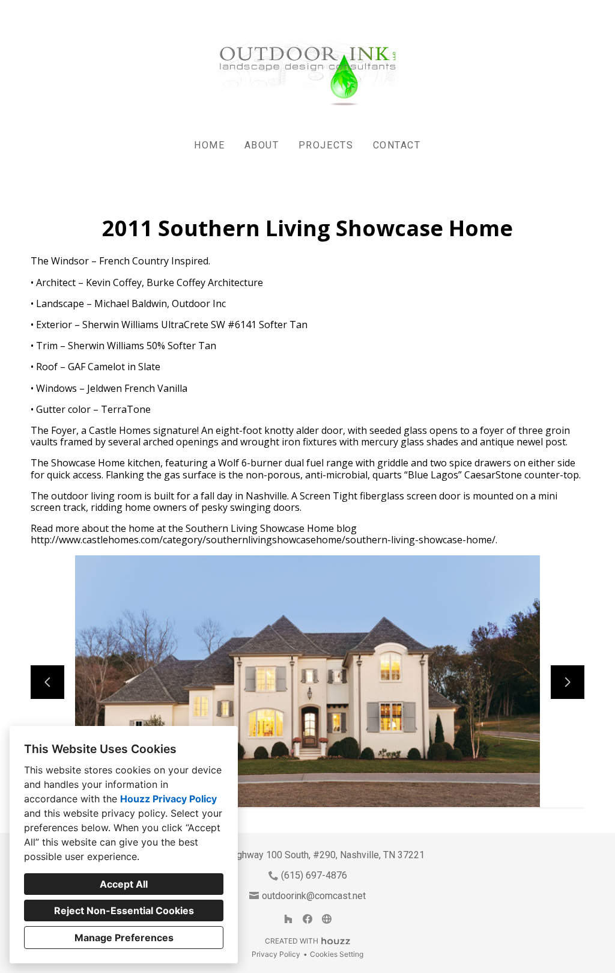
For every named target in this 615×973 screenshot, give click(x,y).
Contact (397, 145)
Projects (326, 145)
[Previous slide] (47, 682)
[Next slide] (567, 682)
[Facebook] (307, 919)
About (261, 145)
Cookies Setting (336, 954)
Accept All (124, 884)
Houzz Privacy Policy (168, 799)
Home (209, 145)
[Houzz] (288, 919)
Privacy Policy (276, 954)
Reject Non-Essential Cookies (124, 910)
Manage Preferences (124, 938)
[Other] (327, 919)
